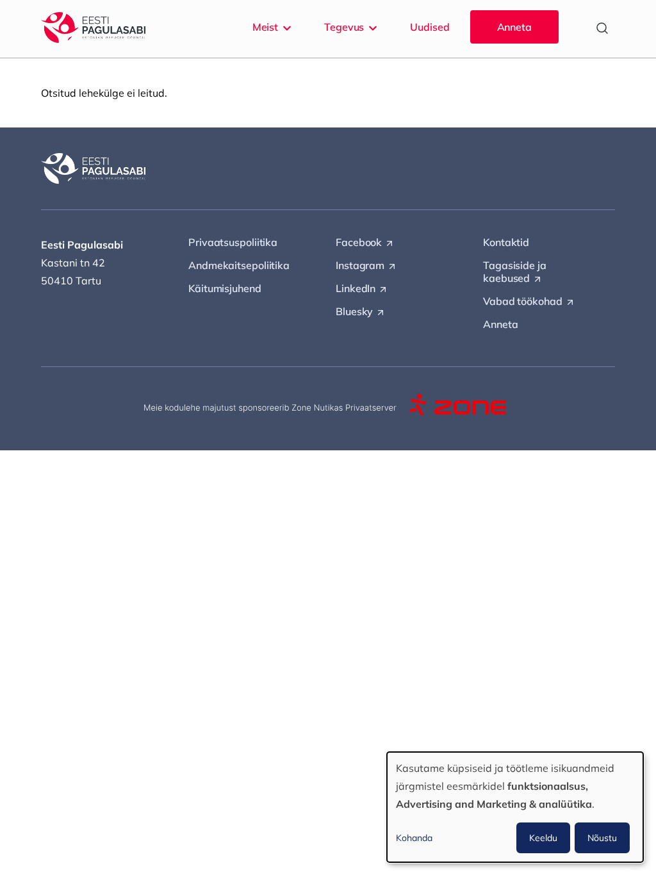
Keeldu (543, 838)
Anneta (514, 26)
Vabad (529, 302)
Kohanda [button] (414, 838)
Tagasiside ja (514, 272)
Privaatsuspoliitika (232, 242)
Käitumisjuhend (224, 288)
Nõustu (602, 838)
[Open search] (602, 28)
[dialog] (515, 807)
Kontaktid (506, 242)
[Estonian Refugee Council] (93, 27)
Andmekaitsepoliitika (239, 265)
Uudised (429, 26)
